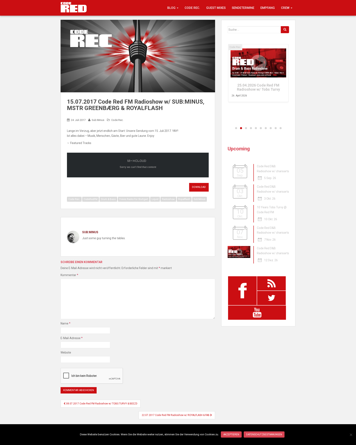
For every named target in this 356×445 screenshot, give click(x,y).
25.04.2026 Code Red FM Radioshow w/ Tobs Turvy (258, 87)
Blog (171, 8)
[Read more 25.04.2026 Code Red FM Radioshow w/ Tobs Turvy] (258, 62)
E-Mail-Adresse (72, 338)
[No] (351, 435)
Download (199, 187)
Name (65, 323)
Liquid (155, 199)
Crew (285, 8)
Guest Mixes (216, 8)
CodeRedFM (90, 199)
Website (66, 352)
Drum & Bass (108, 199)
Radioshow (168, 199)
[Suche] (285, 29)
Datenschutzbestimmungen (264, 434)
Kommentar (69, 275)
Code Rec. (192, 8)
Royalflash (184, 199)
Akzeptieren (231, 434)
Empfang (267, 8)
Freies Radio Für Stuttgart (133, 199)
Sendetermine (243, 8)
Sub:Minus (98, 120)
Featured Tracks (80, 143)
